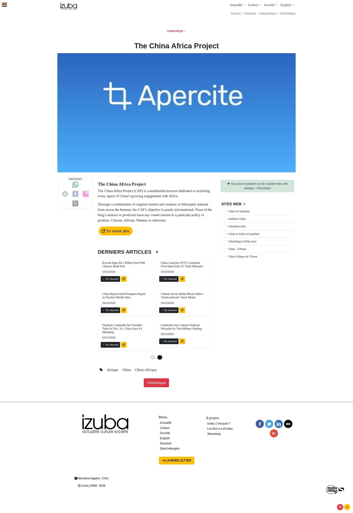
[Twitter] (269, 424)
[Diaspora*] (65, 193)
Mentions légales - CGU (93, 478)
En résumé (111, 278)
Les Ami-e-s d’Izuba (220, 428)
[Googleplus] (274, 433)
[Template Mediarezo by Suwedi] (332, 489)
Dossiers (250, 13)
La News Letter (178, 460)
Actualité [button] (236, 5)
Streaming (214, 433)
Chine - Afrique (236, 249)
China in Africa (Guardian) (243, 233)
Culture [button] (253, 5)
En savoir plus (117, 231)
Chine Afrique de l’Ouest (242, 256)
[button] (3, 5)
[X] (75, 203)
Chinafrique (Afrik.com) (241, 241)
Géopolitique (268, 13)
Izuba (84, 485)
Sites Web (232, 204)
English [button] (286, 5)
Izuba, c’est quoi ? (218, 423)
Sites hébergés (169, 448)
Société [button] (269, 5)
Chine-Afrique (146, 370)
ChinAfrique (288, 13)
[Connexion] (340, 507)
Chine (127, 370)
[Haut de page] (347, 507)
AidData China (236, 218)
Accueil (236, 13)
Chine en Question (238, 211)
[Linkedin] (279, 424)
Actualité (165, 422)
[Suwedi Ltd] (341, 489)
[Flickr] (288, 424)
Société (165, 433)
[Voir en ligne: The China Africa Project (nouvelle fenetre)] (124, 279)
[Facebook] (75, 193)
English (165, 438)
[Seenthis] (85, 193)
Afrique (113, 370)
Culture (165, 427)
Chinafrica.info (236, 226)
